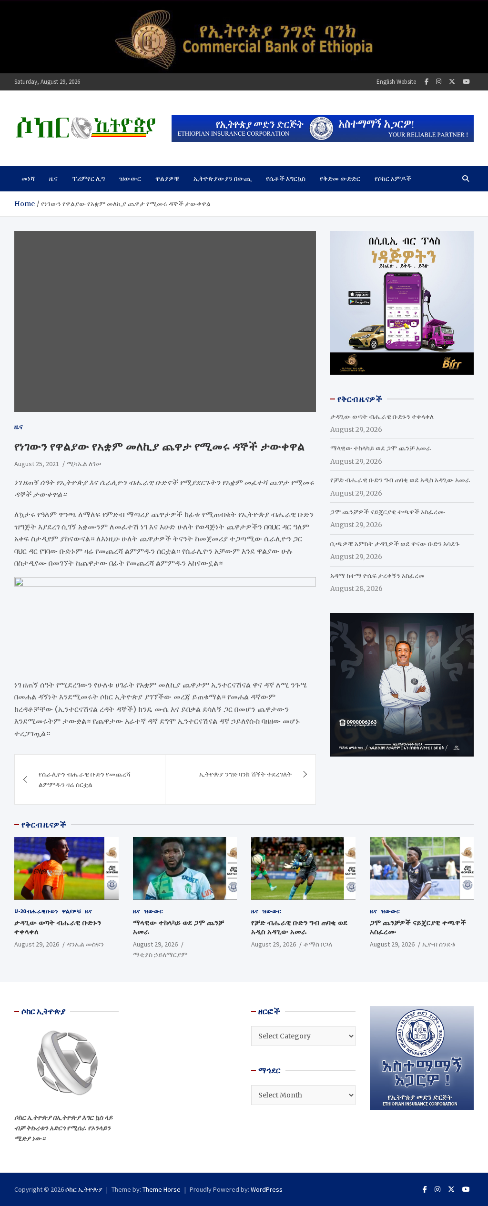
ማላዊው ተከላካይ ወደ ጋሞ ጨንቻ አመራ (380, 448)
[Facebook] (426, 81)
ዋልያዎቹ (167, 178)
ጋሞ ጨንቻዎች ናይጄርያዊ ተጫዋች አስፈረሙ (387, 512)
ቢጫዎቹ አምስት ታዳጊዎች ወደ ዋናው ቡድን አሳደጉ (394, 543)
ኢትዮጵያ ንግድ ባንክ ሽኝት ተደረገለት (245, 774)
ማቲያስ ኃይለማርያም (160, 954)
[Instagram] (438, 81)
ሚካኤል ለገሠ (84, 463)
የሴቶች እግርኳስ (285, 178)
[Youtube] (466, 81)
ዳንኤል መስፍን (85, 944)
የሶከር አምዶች (393, 178)
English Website (396, 82)
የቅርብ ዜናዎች (43, 824)
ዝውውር (130, 178)
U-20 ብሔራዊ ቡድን (36, 911)
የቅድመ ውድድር (340, 178)
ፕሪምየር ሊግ (88, 178)
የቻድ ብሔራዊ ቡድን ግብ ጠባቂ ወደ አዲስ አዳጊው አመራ (400, 480)
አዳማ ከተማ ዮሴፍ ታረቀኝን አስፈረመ (377, 575)
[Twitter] (452, 81)
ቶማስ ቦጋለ (318, 944)
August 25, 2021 (36, 463)
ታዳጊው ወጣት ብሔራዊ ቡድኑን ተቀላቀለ (382, 416)
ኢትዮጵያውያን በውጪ (222, 178)
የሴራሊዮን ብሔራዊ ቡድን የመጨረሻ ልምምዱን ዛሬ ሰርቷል (85, 779)
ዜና (53, 178)
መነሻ (28, 178)
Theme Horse (161, 1189)
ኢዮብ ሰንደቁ (439, 944)
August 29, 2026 (36, 944)
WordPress (267, 1189)
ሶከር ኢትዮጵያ (83, 1189)
